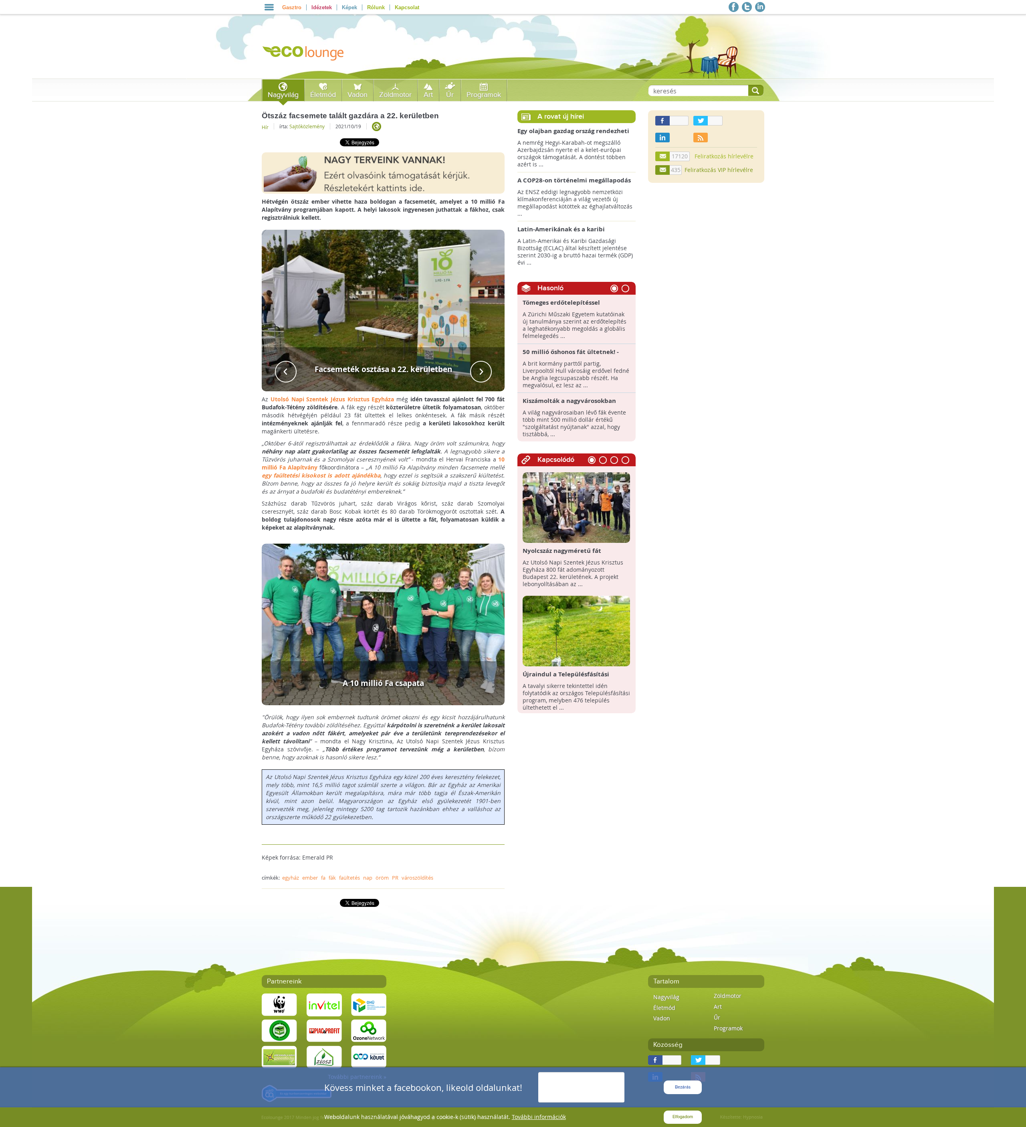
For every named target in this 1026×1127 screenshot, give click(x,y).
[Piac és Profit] (324, 1030)
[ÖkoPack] (279, 1030)
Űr (450, 95)
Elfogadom (683, 1116)
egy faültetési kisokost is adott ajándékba (321, 475)
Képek (349, 7)
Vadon (357, 95)
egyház (290, 877)
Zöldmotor (395, 95)
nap (367, 877)
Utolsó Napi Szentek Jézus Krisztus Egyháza (332, 399)
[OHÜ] (368, 1004)
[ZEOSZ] (324, 1056)
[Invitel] (324, 1004)
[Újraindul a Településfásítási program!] (576, 630)
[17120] (663, 156)
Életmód (323, 95)
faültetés (349, 877)
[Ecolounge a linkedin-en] (760, 7)
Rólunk (376, 7)
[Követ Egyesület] (368, 1056)
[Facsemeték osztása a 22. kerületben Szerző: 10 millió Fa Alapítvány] (383, 310)
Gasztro (291, 7)
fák (332, 877)
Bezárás (683, 1087)
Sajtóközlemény (307, 126)
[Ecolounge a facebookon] (734, 7)
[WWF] (279, 1004)
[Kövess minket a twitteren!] (747, 7)
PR (395, 877)
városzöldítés (417, 877)
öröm (382, 877)
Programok (484, 95)
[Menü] (269, 7)
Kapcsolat (407, 7)
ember (310, 877)
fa (323, 877)
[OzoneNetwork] (368, 1030)
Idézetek (321, 7)
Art (428, 95)
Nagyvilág (283, 95)
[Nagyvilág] (376, 126)
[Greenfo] (279, 1056)
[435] (663, 170)
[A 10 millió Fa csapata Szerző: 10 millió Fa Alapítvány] (383, 623)
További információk (539, 1117)
